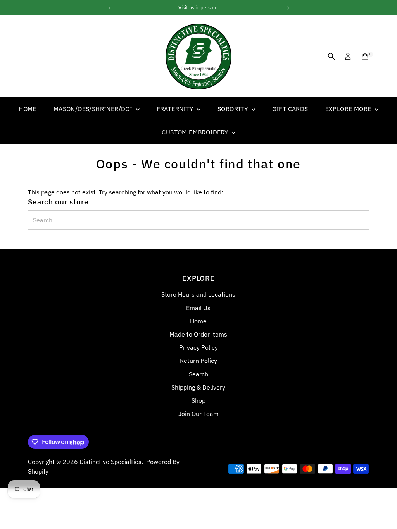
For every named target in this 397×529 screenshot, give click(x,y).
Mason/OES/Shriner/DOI (94, 109)
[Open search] (331, 56)
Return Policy (198, 360)
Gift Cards (290, 109)
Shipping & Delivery (198, 387)
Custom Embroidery (196, 132)
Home (27, 109)
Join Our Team (198, 413)
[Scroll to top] (381, 507)
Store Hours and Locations (198, 294)
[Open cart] (365, 56)
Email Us (198, 308)
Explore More (349, 109)
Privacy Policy (198, 347)
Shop (198, 400)
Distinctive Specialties (110, 461)
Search (198, 374)
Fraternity (176, 109)
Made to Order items (198, 334)
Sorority (233, 109)
